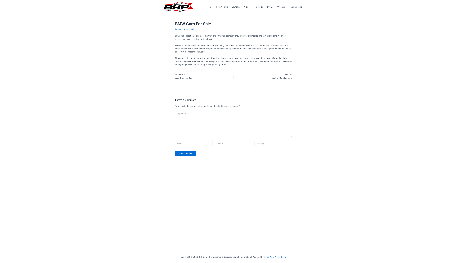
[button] (303, 7)
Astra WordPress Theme (275, 257)
